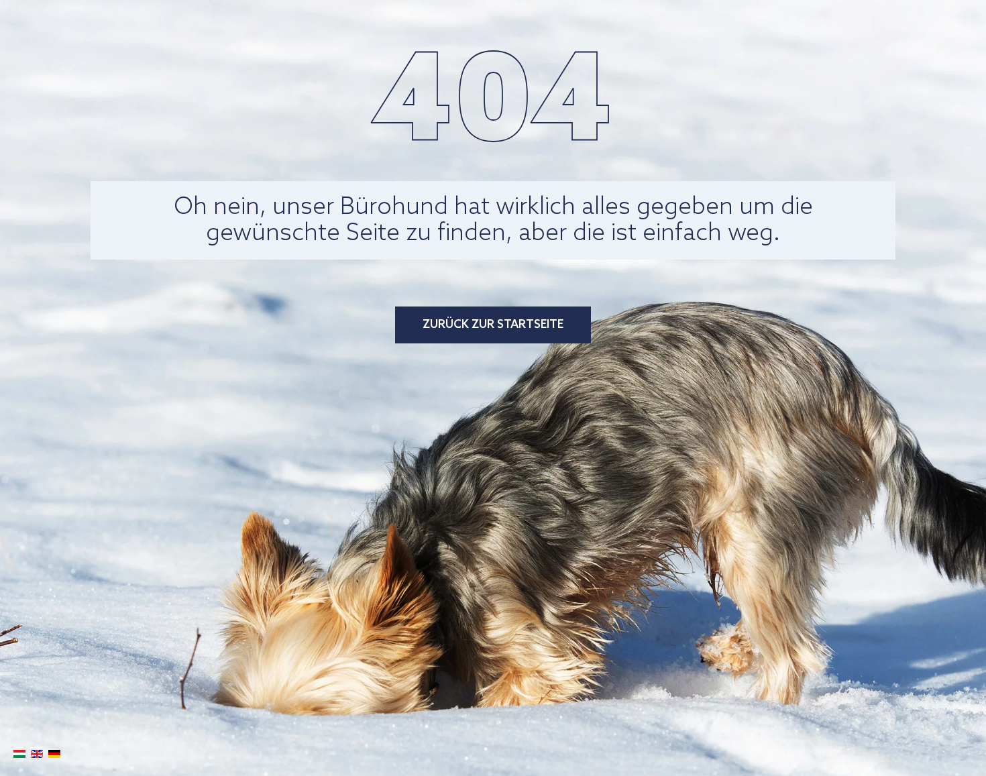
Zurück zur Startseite (493, 325)
